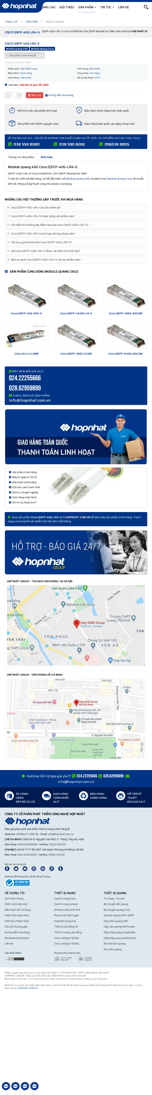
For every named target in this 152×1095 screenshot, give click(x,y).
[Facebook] (9, 868)
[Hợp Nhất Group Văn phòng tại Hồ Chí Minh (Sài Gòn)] (76, 718)
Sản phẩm (86, 7)
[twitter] (18, 868)
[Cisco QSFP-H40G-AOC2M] (125, 336)
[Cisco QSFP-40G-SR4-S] (26, 296)
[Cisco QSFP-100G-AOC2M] (125, 296)
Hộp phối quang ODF (116, 921)
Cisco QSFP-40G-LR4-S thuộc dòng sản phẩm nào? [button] (41, 216)
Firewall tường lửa (65, 921)
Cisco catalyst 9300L (67, 944)
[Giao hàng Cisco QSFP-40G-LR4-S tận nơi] (76, 436)
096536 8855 (117, 144)
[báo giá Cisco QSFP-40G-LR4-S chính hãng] (76, 552)
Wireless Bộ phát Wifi (67, 910)
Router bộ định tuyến (66, 915)
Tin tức (106, 7)
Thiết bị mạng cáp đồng (68, 932)
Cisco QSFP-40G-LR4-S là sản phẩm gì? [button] (34, 207)
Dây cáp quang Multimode (119, 927)
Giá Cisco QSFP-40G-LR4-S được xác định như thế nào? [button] (44, 251)
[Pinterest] (53, 868)
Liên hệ (123, 7)
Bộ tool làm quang (114, 944)
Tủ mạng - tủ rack (114, 898)
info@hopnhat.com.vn (30, 400)
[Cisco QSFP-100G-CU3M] (76, 336)
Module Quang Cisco (119, 178)
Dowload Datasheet (17, 938)
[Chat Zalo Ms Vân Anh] (15, 1089)
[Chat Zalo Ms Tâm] (6, 1089)
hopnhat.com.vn (27, 834)
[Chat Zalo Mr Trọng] (25, 1089)
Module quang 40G (78, 178)
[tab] (76, 207)
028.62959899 (25, 388)
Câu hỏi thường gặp (16, 927)
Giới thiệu (66, 7)
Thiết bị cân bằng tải (66, 927)
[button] (146, 7)
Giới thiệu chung (14, 898)
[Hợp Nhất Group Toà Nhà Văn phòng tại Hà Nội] (76, 625)
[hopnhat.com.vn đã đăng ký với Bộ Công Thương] (17, 883)
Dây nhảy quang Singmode (119, 932)
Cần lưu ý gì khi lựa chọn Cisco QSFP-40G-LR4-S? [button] (40, 242)
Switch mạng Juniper (66, 904)
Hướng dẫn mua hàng (60, 95)
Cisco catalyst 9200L (67, 938)
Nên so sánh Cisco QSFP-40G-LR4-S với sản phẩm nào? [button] (44, 259)
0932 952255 (57, 844)
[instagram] (35, 868)
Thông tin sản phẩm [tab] (21, 157)
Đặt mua (36, 95)
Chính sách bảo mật (16, 904)
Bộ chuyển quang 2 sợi (117, 910)
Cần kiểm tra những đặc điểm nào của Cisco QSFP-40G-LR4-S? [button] (48, 225)
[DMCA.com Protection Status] (15, 959)
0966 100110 (56, 855)
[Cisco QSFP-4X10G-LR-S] (76, 296)
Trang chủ (47, 7)
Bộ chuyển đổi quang (116, 904)
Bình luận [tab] (47, 157)
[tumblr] (62, 868)
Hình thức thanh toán (17, 921)
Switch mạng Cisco (65, 898)
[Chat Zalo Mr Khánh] (34, 1089)
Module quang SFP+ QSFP (119, 915)
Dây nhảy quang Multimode (120, 938)
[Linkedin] (44, 868)
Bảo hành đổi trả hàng (18, 910)
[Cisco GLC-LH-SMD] (26, 336)
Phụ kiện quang (113, 949)
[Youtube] (27, 868)
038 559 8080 (27, 144)
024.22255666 (25, 378)
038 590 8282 (72, 144)
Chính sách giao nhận (17, 915)
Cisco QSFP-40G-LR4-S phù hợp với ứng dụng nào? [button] (41, 233)
